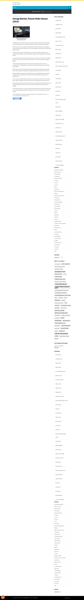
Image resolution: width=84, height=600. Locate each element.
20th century (66, 264)
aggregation (60, 272)
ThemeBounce (26, 597)
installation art (61, 313)
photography (65, 325)
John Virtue (57, 152)
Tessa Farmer (58, 70)
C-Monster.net (56, 197)
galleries (57, 307)
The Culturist (56, 246)
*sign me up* (56, 347)
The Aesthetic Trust (57, 242)
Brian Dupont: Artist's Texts (59, 195)
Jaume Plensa (58, 115)
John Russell (58, 127)
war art (56, 338)
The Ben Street (57, 244)
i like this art (56, 217)
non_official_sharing (57, 232)
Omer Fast (57, 74)
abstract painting (59, 269)
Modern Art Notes (57, 227)
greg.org (55, 212)
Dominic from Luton (59, 62)
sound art (62, 331)
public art (57, 328)
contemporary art (62, 287)
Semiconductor (58, 131)
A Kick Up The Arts (57, 172)
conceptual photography (60, 281)
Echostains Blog (57, 208)
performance (66, 320)
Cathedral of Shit (57, 199)
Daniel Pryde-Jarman (59, 119)
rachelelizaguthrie (57, 236)
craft (56, 297)
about (15, 7)
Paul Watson (58, 156)
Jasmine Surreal (58, 144)
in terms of (56, 219)
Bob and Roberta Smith (60, 136)
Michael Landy (58, 87)
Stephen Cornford (59, 45)
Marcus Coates (58, 41)
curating (61, 297)
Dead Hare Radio (57, 206)
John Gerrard (58, 78)
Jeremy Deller (58, 53)
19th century (57, 264)
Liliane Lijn (57, 95)
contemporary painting (61, 292)
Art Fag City (56, 180)
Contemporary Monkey (58, 202)
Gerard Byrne (58, 32)
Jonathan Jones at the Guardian (60, 223)
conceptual (58, 276)
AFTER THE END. (57, 174)
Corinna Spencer (59, 140)
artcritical (56, 185)
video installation (17, 16)
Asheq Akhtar (58, 20)
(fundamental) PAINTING (58, 170)
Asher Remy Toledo (59, 123)
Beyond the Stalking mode (59, 191)
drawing (57, 300)
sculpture (64, 328)
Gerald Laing (58, 82)
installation (59, 310)
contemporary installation (61, 290)
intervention (57, 315)
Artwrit (55, 187)
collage (64, 274)
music (62, 318)
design (65, 297)
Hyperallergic (56, 214)
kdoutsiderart (56, 225)
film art (57, 305)
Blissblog (56, 193)
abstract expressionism (60, 266)
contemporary (61, 284)
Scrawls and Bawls (57, 238)
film (66, 302)
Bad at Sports (56, 189)
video (56, 336)
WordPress (35, 597)
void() (55, 251)
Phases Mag (56, 234)
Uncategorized (61, 334)
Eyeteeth (56, 210)
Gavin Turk (57, 148)
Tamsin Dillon (58, 57)
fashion (63, 300)
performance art (60, 323)
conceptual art (60, 279)
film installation (66, 305)
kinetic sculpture (66, 315)
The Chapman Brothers (60, 37)
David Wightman (58, 161)
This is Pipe (56, 249)
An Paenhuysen (57, 176)
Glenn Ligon (58, 91)
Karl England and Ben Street (61, 66)
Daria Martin (58, 106)
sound (56, 331)
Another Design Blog (58, 178)
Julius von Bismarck (59, 165)
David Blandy (58, 28)
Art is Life (56, 182)
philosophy (57, 325)
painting (58, 320)
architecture (58, 274)
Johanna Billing (58, 24)
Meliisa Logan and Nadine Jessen (60, 101)
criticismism (16, 2)
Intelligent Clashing (57, 221)
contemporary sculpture (63, 295)
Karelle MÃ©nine (59, 111)
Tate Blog (56, 240)
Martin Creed (58, 49)
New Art (55, 229)
